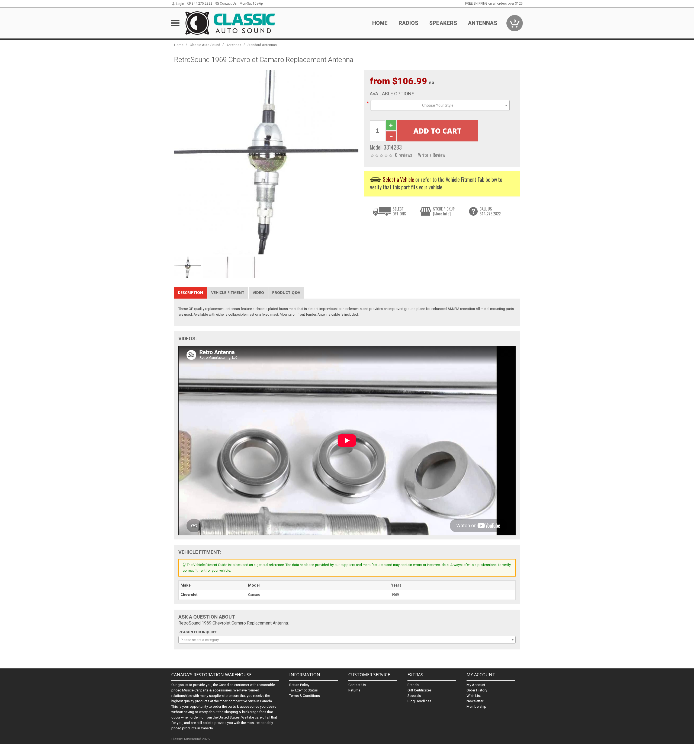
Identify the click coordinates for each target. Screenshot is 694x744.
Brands (413, 685)
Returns (354, 690)
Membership (476, 706)
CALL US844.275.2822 (490, 211)
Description (190, 292)
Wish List (474, 696)
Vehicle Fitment (228, 292)
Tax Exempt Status (303, 690)
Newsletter (475, 701)
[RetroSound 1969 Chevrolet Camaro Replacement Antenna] (266, 162)
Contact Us (228, 3)
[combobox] (440, 105)
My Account (476, 685)
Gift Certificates (419, 690)
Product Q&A (286, 292)
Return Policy (299, 685)
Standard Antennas (262, 45)
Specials (414, 696)
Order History (477, 690)
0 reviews (403, 154)
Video (258, 292)
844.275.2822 (202, 3)
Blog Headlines (419, 701)
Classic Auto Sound (205, 45)
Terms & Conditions (304, 696)
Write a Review (431, 154)
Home (380, 23)
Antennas (233, 45)
